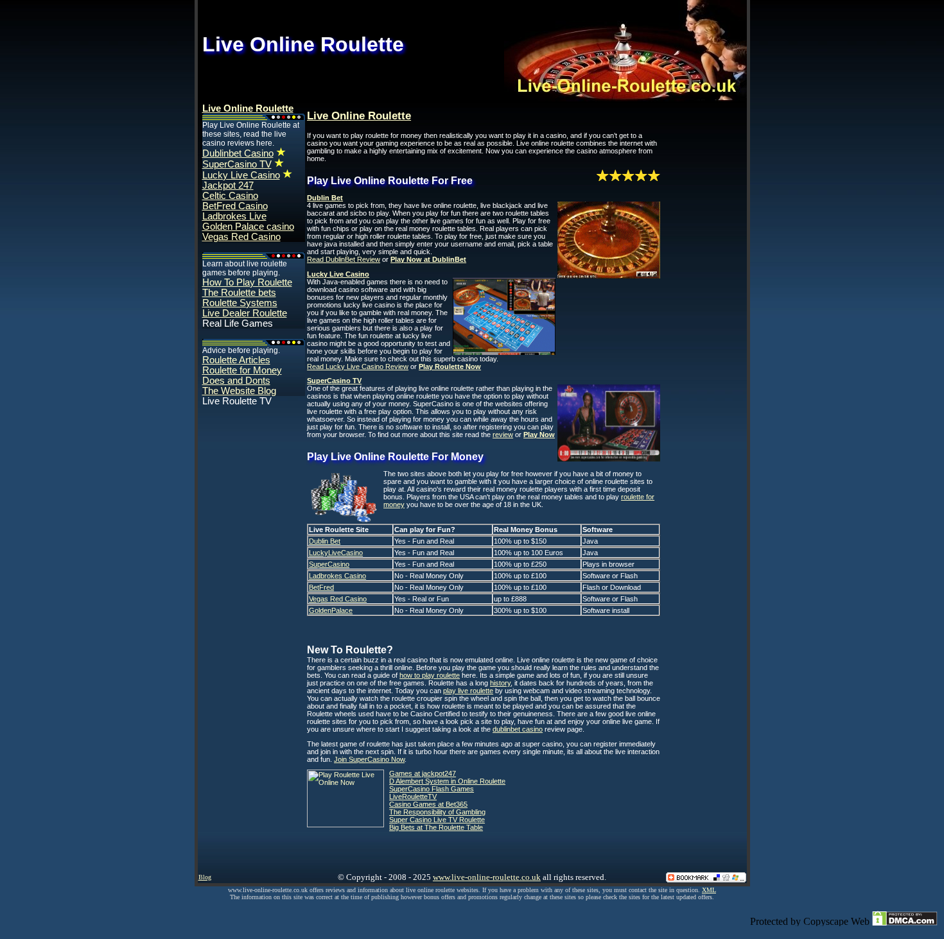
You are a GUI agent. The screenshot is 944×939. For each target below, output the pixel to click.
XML (709, 889)
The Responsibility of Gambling (437, 812)
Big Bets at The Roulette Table (436, 827)
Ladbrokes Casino (337, 576)
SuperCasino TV (237, 164)
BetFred (321, 587)
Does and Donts (236, 380)
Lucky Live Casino (241, 175)
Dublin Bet (324, 541)
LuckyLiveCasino (336, 552)
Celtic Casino (230, 196)
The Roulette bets (239, 293)
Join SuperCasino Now (369, 759)
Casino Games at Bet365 (428, 804)
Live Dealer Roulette (244, 313)
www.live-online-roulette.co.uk (487, 877)
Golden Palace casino (248, 226)
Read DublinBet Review (343, 259)
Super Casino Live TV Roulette (437, 819)
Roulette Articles (236, 360)
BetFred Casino (235, 206)
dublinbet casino (518, 729)
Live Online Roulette (247, 108)
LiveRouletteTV (413, 796)
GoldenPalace (331, 610)
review (503, 434)
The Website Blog (239, 391)
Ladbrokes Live (234, 216)
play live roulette (468, 690)
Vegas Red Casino (241, 237)
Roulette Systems (239, 303)
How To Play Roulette (247, 282)
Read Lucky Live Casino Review (357, 366)
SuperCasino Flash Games (431, 789)
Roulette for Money (242, 370)
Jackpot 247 (228, 185)
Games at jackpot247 (422, 773)
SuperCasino (329, 564)
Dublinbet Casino (238, 153)
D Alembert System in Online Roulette (447, 781)
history (500, 683)
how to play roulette (429, 675)
